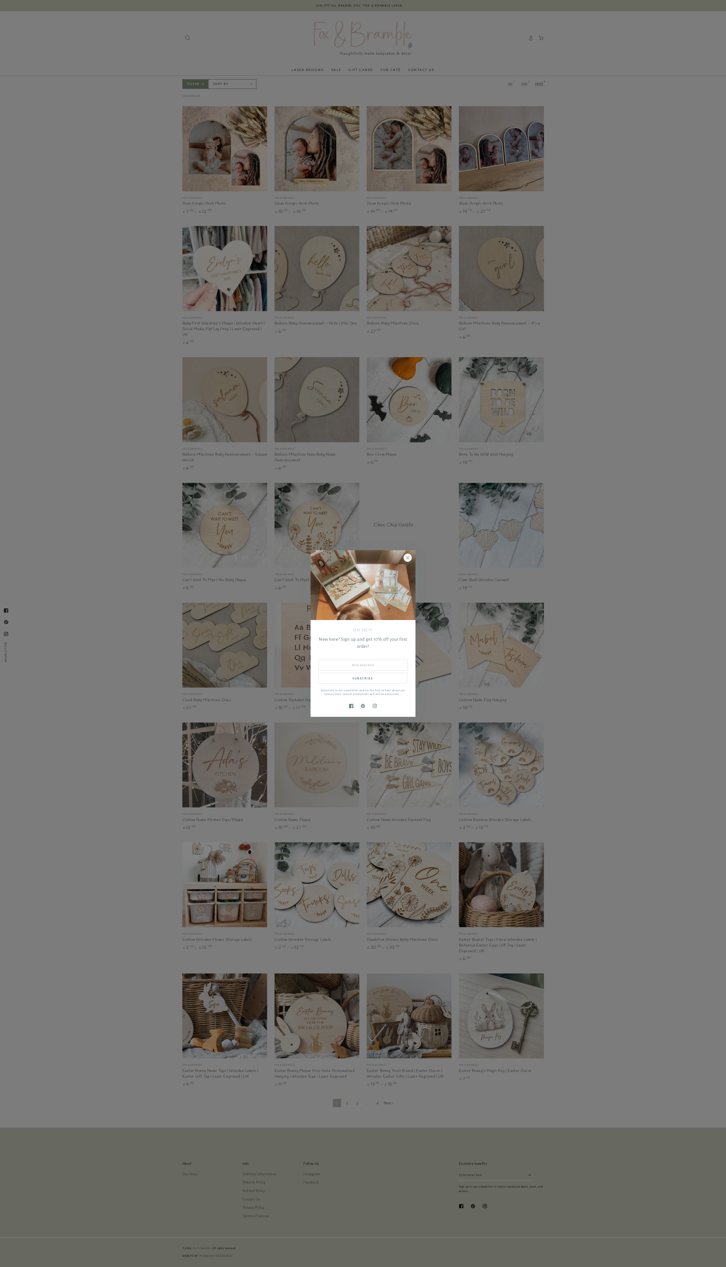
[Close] (407, 557)
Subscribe (363, 678)
